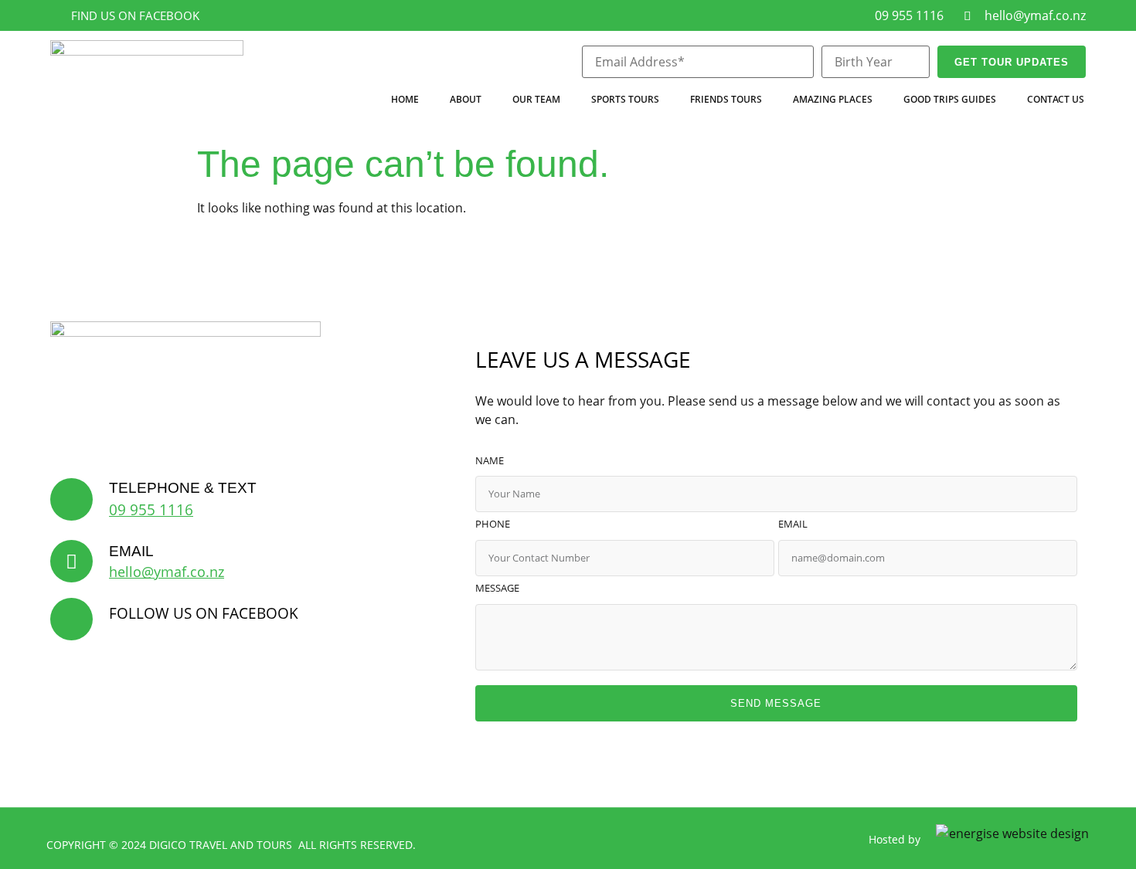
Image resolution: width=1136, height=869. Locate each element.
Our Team (536, 99)
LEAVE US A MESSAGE (583, 359)
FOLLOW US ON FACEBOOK (203, 613)
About (465, 99)
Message (497, 589)
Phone (492, 525)
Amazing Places (832, 99)
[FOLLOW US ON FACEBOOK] (71, 619)
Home (405, 99)
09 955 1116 (151, 509)
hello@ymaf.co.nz (166, 571)
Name (489, 461)
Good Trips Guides (949, 99)
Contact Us (1055, 99)
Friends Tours (726, 99)
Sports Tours (625, 99)
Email (793, 525)
